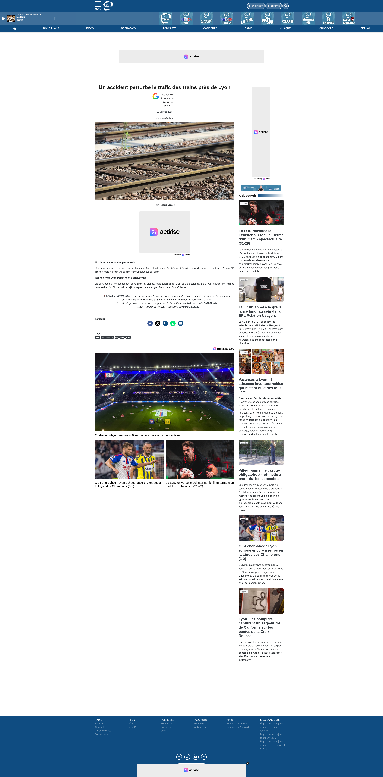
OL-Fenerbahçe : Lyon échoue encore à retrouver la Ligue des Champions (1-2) (261, 552)
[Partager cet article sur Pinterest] (164, 324)
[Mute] (54, 18)
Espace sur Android (238, 726)
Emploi (365, 28)
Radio (248, 28)
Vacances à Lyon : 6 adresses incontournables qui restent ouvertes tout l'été (261, 385)
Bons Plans (51, 28)
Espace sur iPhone (237, 723)
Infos (90, 28)
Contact (99, 726)
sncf (122, 337)
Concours (210, 28)
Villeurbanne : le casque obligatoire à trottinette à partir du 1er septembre (260, 474)
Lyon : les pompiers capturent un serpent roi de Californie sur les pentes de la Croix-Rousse (259, 627)
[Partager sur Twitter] (156, 324)
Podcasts (169, 28)
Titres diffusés (103, 730)
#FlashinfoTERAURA (118, 295)
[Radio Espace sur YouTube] (196, 757)
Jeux (163, 730)
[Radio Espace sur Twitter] (187, 757)
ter (116, 337)
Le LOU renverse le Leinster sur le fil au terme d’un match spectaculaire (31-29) (261, 237)
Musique (285, 28)
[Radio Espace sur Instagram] (204, 757)
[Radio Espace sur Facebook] (179, 757)
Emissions (166, 726)
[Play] (4, 18)
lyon (97, 337)
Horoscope (325, 28)
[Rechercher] (285, 6)
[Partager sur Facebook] (149, 324)
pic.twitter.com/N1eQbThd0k (200, 303)
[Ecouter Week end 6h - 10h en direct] (261, 188)
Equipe (99, 723)
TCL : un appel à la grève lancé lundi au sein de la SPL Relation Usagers (260, 311)
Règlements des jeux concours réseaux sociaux (271, 727)
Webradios (128, 28)
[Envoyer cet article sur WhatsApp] (172, 324)
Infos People (135, 726)
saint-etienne (107, 337)
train (128, 337)
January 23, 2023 (189, 306)
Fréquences (101, 734)
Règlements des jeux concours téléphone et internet (272, 745)
